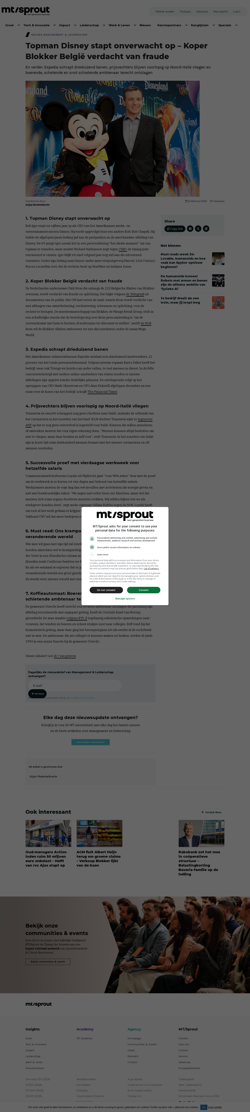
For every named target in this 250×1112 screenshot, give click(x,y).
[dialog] (125, 556)
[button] (125, 554)
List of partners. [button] (151, 568)
